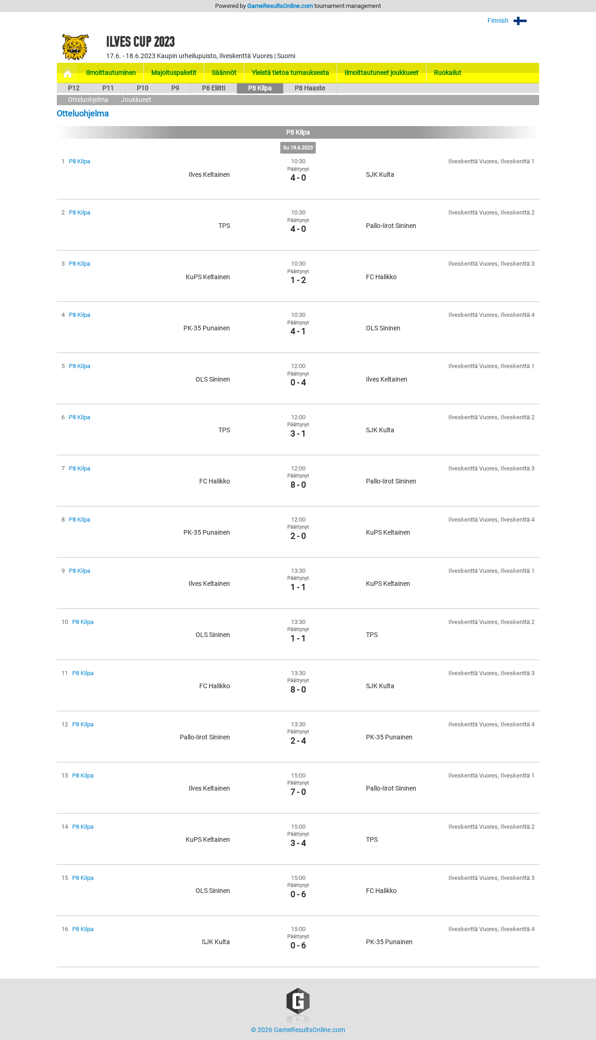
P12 (74, 88)
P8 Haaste (310, 88)
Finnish (499, 21)
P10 (143, 88)
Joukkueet (136, 100)
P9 (175, 88)
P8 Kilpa (260, 88)
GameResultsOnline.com (280, 5)
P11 (108, 88)
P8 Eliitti (213, 88)
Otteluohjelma (88, 100)
